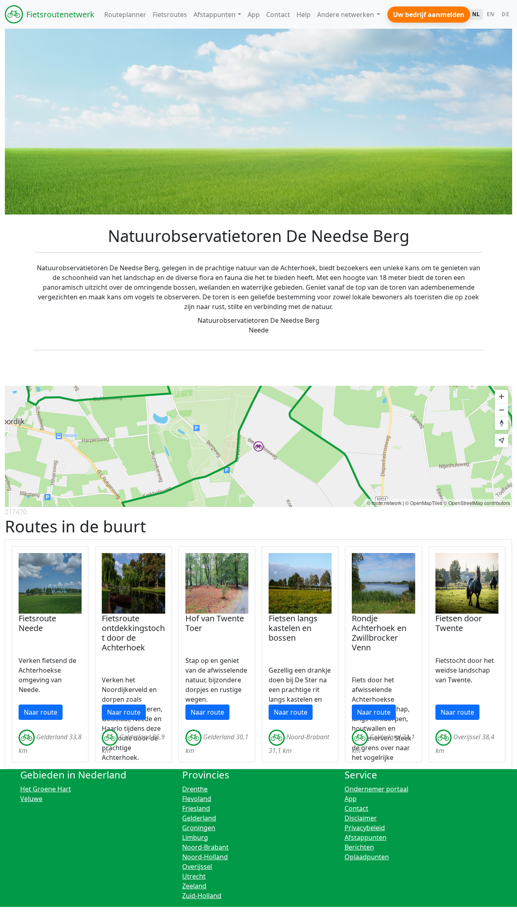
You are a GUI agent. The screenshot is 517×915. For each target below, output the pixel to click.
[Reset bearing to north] (501, 423)
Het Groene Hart (45, 789)
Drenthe (195, 789)
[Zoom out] (501, 409)
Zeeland (194, 885)
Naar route (40, 712)
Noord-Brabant (205, 847)
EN (490, 14)
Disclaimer (361, 818)
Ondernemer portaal (376, 789)
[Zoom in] (501, 396)
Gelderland (199, 818)
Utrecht (194, 876)
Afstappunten (366, 837)
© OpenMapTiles (423, 502)
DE (505, 14)
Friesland (196, 808)
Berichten (359, 847)
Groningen (198, 827)
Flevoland (196, 798)
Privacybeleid (365, 827)
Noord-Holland (205, 856)
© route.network (384, 502)
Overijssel (197, 866)
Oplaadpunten (367, 856)
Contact (356, 808)
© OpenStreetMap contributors (476, 502)
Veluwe (31, 798)
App (351, 798)
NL (476, 14)
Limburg (195, 837)
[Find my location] (501, 440)
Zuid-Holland (201, 895)
